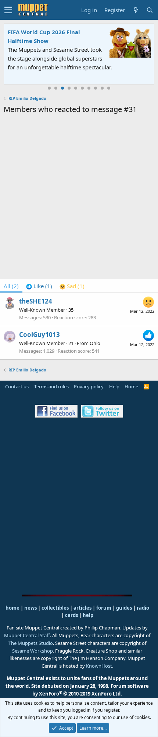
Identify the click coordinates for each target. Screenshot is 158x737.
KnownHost (99, 665)
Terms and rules (51, 386)
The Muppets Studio (30, 643)
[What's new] (136, 10)
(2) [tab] (11, 286)
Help (114, 386)
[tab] (39, 286)
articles (83, 608)
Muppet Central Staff (27, 635)
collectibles (55, 608)
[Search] (150, 10)
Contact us (17, 386)
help (88, 615)
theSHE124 (35, 301)
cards (71, 615)
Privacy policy (89, 386)
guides (124, 608)
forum (103, 608)
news (30, 608)
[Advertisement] (79, 198)
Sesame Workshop (32, 650)
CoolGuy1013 (39, 334)
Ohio (95, 343)
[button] (8, 10)
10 (108, 88)
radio (143, 608)
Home (131, 386)
